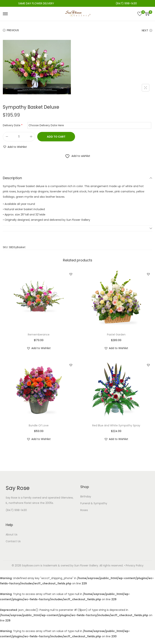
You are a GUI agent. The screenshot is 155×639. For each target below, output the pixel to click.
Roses (84, 510)
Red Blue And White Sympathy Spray (116, 425)
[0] (139, 14)
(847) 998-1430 (16, 510)
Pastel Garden (116, 334)
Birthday (85, 496)
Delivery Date (12, 125)
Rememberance (39, 334)
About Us (11, 534)
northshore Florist (20, 503)
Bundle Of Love (39, 425)
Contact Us (13, 541)
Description (12, 178)
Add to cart (56, 137)
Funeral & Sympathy (93, 503)
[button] (15, 146)
